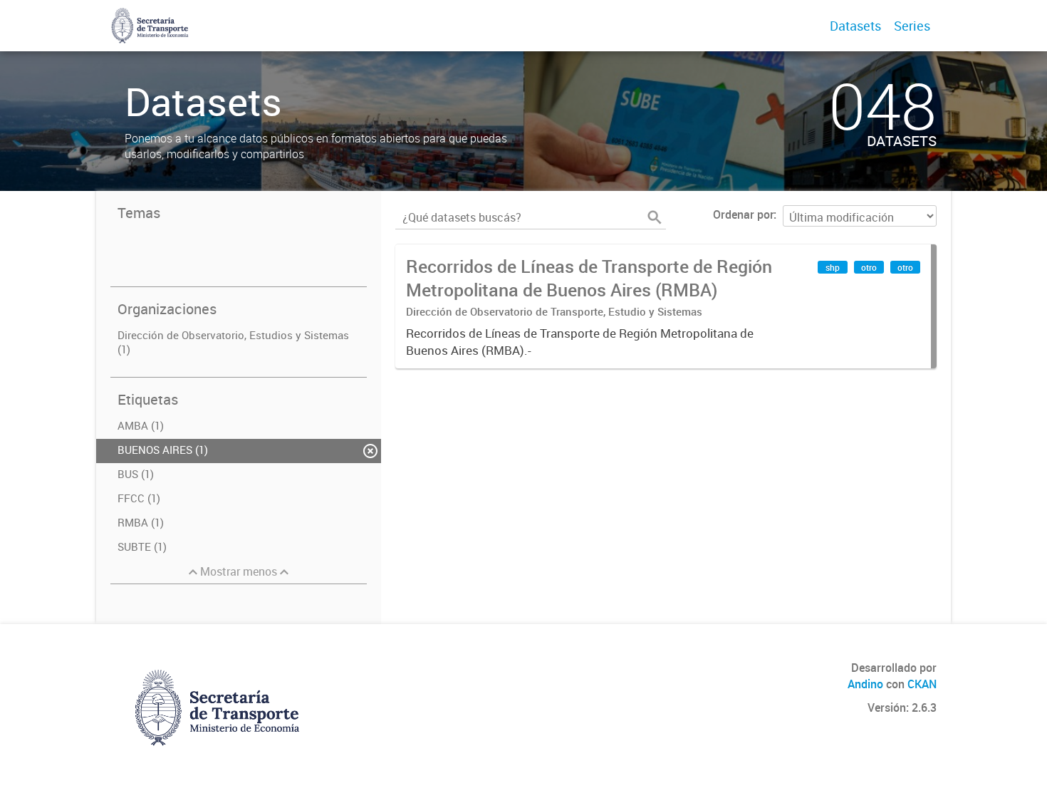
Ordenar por (743, 214)
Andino (865, 684)
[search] (654, 217)
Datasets (855, 25)
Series (912, 25)
